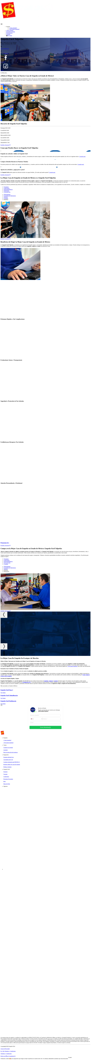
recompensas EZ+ (26, 682)
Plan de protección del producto (10, 752)
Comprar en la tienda (8, 747)
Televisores (6, 188)
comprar (51, 681)
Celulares (6, 187)
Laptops (6, 198)
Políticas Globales (7, 767)
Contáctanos (6, 776)
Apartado (5, 750)
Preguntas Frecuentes (8, 779)
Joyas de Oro (7, 192)
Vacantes (8, 34)
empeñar (46, 681)
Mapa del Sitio (6, 783)
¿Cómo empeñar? (13, 28)
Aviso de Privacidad (5, 1048)
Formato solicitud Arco (8, 757)
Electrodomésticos (8, 189)
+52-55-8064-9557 (5, 48)
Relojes (6, 197)
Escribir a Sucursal (5, 83)
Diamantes (6, 190)
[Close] (1, 705)
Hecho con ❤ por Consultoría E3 (8, 1056)
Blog (4, 781)
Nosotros (5, 771)
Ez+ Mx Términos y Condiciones (8, 1051)
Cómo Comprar (9, 30)
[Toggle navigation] (2, 24)
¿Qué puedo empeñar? (72, 666)
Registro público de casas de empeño (11, 764)
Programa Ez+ (9, 33)
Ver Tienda (3, 692)
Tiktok (2, 70)
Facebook (3, 62)
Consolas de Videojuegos (10, 195)
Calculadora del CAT (8, 759)
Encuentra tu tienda (10, 31)
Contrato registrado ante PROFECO (11, 762)
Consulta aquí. (82, 156)
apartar (56, 681)
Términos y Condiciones (6, 1053)
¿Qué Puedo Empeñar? (14, 29)
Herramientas (7, 194)
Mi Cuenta (9, 35)
